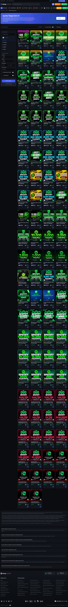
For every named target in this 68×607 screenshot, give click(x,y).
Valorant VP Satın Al (21, 585)
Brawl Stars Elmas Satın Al (34, 582)
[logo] (6, 573)
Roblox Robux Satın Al (34, 580)
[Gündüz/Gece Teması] (66, 1)
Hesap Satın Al (20, 580)
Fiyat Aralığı (4, 63)
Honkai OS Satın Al (59, 592)
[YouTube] (9, 601)
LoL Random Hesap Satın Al (22, 591)
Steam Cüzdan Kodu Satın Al (35, 587)
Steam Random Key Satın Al (35, 585)
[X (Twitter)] (6, 601)
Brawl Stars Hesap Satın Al (35, 590)
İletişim (2, 580)
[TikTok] (4, 601)
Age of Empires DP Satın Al (47, 593)
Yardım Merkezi (3, 594)
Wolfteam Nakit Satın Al (47, 595)
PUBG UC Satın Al (21, 582)
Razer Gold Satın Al (33, 594)
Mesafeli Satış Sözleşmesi (5, 592)
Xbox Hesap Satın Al (46, 582)
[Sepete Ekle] (28, 48)
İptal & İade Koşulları (4, 585)
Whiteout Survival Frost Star (48, 591)
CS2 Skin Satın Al (59, 594)
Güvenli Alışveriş (3, 587)
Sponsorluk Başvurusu (4, 582)
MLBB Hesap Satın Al (21, 595)
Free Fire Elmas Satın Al (60, 582)
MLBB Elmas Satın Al (21, 593)
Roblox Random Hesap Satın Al (35, 592)
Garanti (3, 59)
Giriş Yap (64, 4)
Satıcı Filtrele (4, 67)
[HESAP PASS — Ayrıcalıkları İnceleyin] (53, 4)
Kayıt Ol (58, 4)
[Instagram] (2, 601)
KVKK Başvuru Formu (4, 590)
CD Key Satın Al (58, 587)
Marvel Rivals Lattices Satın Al (61, 590)
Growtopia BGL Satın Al (60, 585)
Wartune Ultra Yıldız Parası (47, 588)
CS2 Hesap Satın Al (46, 580)
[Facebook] (11, 601)
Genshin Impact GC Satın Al (61, 580)
